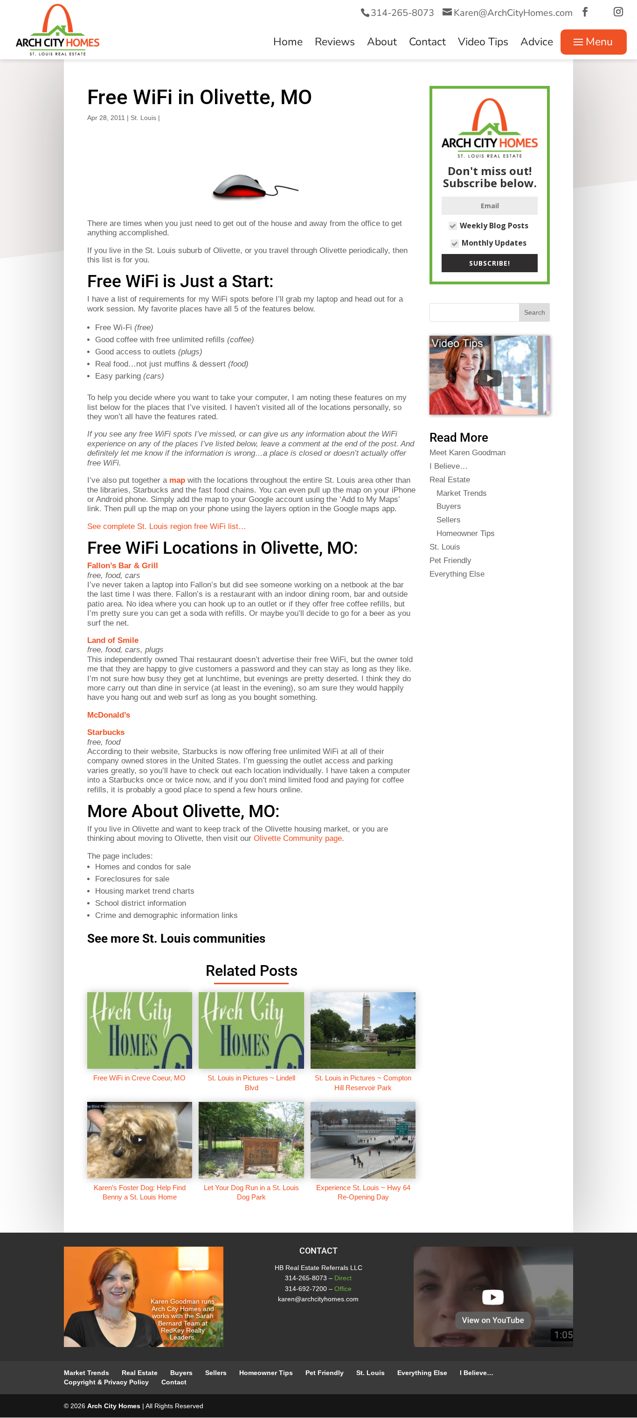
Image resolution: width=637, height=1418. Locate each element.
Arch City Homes (113, 1406)
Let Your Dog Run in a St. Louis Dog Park (251, 1192)
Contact (427, 44)
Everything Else (457, 574)
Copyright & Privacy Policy (106, 1382)
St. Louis (143, 117)
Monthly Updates (494, 243)
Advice (536, 44)
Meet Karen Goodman (467, 452)
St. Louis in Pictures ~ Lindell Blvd (251, 1082)
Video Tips (483, 44)
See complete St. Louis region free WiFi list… (166, 526)
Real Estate (449, 479)
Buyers (448, 506)
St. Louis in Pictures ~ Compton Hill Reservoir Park (363, 1082)
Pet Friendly (450, 560)
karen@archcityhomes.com (318, 1299)
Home (288, 44)
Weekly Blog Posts (494, 225)
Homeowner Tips (465, 533)
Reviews (335, 44)
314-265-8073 (402, 13)
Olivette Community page (298, 838)
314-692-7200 (306, 1288)
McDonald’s (108, 715)
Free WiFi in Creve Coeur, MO (139, 1078)
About (382, 44)
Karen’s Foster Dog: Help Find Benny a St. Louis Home (140, 1192)
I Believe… (448, 466)
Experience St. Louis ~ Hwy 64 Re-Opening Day (363, 1192)
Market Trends (461, 493)
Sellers (448, 519)
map (177, 480)
